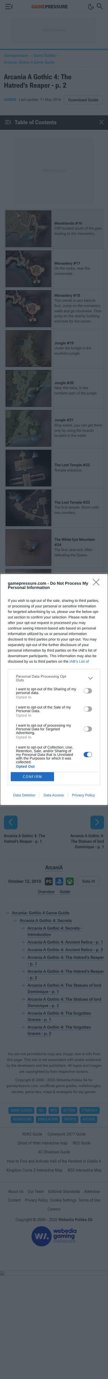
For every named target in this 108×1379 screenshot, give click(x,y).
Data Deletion (24, 795)
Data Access (54, 795)
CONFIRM (32, 777)
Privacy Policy (83, 795)
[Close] (98, 584)
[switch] (88, 690)
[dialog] (54, 689)
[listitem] (54, 678)
